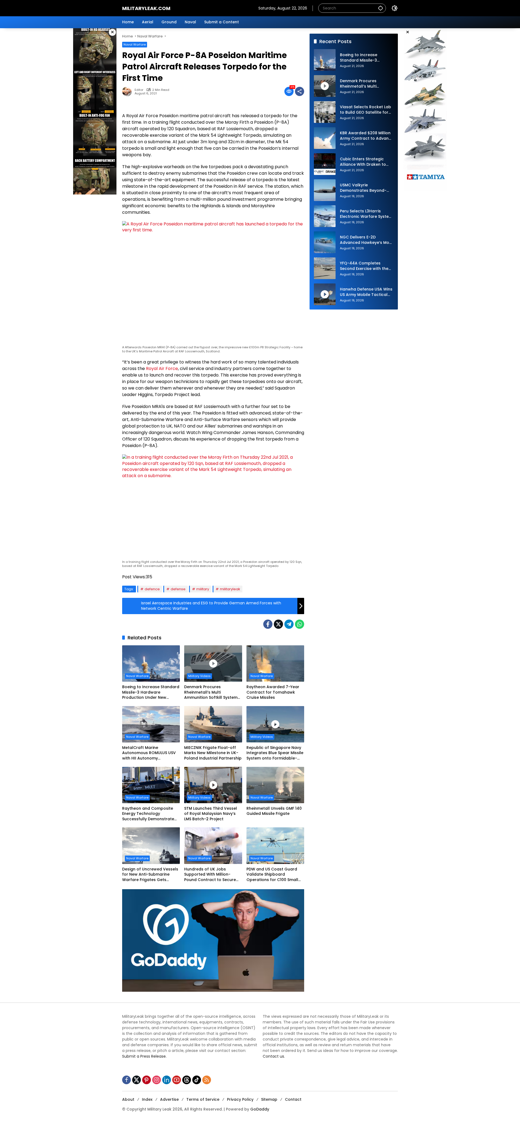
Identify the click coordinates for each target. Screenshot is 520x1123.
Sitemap (269, 1099)
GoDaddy (259, 1109)
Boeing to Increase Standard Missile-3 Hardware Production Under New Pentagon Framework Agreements (150, 692)
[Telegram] (289, 624)
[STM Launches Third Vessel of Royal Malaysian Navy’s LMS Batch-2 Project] (213, 785)
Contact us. (274, 1056)
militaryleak (230, 589)
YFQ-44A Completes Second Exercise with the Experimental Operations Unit (364, 266)
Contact (293, 1099)
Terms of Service (202, 1099)
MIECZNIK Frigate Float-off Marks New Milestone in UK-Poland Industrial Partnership (213, 753)
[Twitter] (278, 624)
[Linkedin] (166, 1080)
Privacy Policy (240, 1099)
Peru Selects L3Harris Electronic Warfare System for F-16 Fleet (366, 214)
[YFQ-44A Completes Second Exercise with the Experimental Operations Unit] (325, 268)
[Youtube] (176, 1080)
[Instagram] (156, 1080)
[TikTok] (196, 1080)
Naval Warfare (134, 44)
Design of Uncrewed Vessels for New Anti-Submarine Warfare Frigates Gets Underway (150, 875)
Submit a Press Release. (144, 1056)
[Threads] (186, 1080)
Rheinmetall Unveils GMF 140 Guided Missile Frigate (274, 811)
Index (147, 1099)
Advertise (169, 1099)
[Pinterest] (146, 1080)
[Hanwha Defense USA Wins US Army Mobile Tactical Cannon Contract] (325, 294)
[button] (380, 8)
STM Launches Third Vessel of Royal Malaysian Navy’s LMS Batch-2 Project (210, 814)
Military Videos (199, 676)
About (128, 1099)
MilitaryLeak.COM (146, 8)
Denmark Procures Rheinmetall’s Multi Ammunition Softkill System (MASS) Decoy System (211, 692)
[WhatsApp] (299, 624)
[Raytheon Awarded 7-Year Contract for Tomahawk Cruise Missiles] (275, 663)
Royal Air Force (162, 368)
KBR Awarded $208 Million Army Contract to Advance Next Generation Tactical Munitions (367, 136)
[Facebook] (267, 624)
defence (152, 589)
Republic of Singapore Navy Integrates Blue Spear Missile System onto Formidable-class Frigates (274, 753)
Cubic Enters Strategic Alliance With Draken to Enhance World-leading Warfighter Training (363, 162)
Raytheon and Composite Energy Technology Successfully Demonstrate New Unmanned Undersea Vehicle (148, 814)
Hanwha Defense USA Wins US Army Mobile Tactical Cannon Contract (366, 292)
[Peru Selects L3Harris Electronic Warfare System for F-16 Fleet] (325, 216)
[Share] (299, 91)
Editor (139, 89)
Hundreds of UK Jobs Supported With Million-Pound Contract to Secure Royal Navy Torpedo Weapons (210, 875)
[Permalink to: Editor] (128, 91)
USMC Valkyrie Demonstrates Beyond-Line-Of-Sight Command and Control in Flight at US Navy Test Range (365, 188)
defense (178, 589)
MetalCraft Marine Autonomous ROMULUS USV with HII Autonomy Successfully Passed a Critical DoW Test (149, 753)
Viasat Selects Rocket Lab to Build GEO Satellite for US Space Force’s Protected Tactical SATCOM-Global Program (365, 110)
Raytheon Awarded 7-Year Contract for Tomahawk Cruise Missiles (272, 692)
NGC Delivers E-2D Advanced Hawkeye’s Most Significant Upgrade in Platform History (366, 240)
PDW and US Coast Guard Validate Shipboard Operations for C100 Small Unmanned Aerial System (272, 875)
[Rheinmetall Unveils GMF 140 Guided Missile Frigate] (275, 785)
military (202, 589)
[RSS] (206, 1080)
